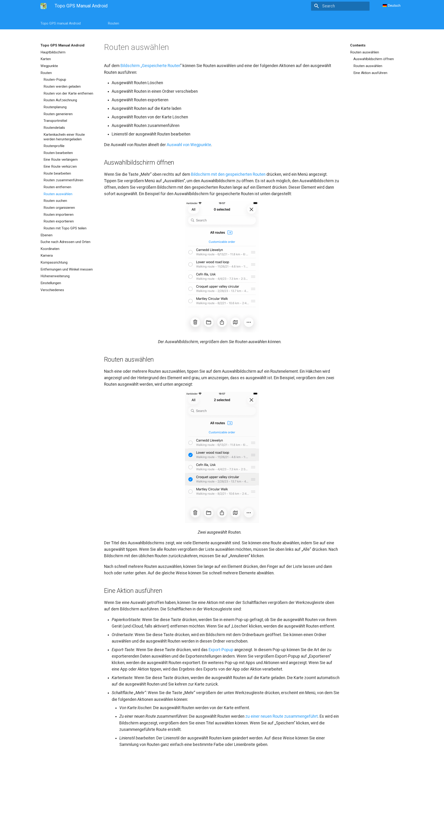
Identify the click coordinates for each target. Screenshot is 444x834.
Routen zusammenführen (63, 180)
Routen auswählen (57, 194)
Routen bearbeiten (58, 153)
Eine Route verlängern (60, 159)
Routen (113, 23)
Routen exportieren (58, 221)
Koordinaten (49, 249)
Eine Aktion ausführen (370, 73)
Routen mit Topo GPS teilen (64, 228)
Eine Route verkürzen (60, 166)
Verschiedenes (52, 290)
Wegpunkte (49, 66)
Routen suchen (55, 201)
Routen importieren (58, 214)
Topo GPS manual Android (60, 23)
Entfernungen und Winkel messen (66, 269)
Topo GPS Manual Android (62, 45)
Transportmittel (55, 121)
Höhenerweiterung (55, 276)
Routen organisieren (59, 208)
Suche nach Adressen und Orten (65, 242)
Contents (358, 45)
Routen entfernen (57, 187)
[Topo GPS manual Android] (43, 6)
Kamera (46, 255)
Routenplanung (55, 107)
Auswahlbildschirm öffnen (373, 59)
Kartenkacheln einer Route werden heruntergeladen (64, 136)
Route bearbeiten (57, 173)
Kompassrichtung (54, 262)
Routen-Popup (54, 79)
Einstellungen (50, 283)
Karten (45, 59)
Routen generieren (58, 114)
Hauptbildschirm (52, 52)
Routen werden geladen (62, 86)
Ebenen (46, 235)
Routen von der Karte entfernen (68, 93)
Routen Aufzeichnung (60, 100)
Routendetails (54, 128)
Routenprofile (54, 146)
